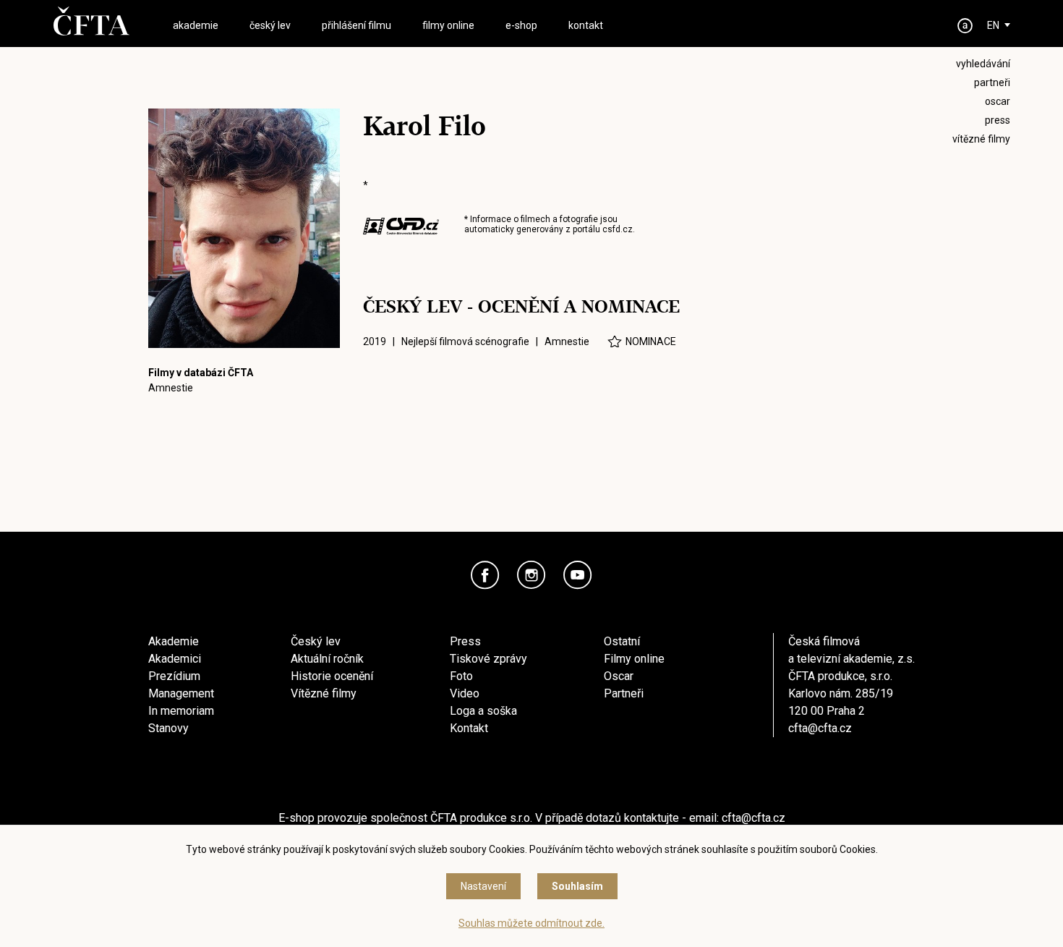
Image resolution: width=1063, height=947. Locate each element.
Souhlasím (577, 886)
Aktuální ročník (327, 659)
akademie (195, 25)
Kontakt (469, 728)
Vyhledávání (983, 63)
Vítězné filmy (324, 693)
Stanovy (168, 728)
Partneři (624, 693)
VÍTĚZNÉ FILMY (981, 139)
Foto (461, 676)
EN (993, 25)
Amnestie (170, 388)
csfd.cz (617, 229)
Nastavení (483, 886)
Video (464, 693)
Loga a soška (483, 711)
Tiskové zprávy (488, 659)
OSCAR (997, 101)
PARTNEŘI (992, 82)
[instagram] (531, 575)
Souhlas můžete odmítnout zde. (531, 923)
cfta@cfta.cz (820, 728)
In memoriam (181, 711)
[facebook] (485, 575)
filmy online (448, 25)
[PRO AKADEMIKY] (965, 25)
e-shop (521, 25)
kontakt (585, 25)
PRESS (997, 120)
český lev (270, 25)
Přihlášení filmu (356, 25)
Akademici (174, 659)
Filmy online (634, 659)
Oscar (618, 676)
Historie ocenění (332, 676)
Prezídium (174, 676)
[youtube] (577, 575)
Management (181, 693)
